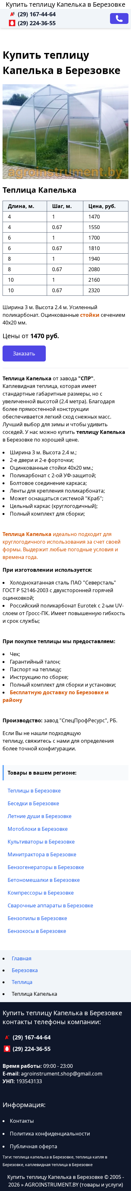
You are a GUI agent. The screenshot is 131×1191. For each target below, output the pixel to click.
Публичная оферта (33, 1146)
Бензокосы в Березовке (37, 930)
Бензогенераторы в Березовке (46, 867)
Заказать (24, 353)
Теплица (22, 982)
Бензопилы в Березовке (37, 918)
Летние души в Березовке (40, 816)
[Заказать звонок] (119, 18)
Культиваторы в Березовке (41, 841)
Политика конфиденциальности (50, 1133)
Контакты (22, 1120)
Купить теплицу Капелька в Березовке (65, 4)
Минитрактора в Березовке (42, 854)
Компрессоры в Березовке (41, 892)
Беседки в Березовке (33, 803)
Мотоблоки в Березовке (38, 828)
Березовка (25, 970)
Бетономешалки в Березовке (44, 879)
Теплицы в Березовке (34, 790)
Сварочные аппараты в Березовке (50, 905)
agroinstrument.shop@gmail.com (61, 1073)
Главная (21, 958)
